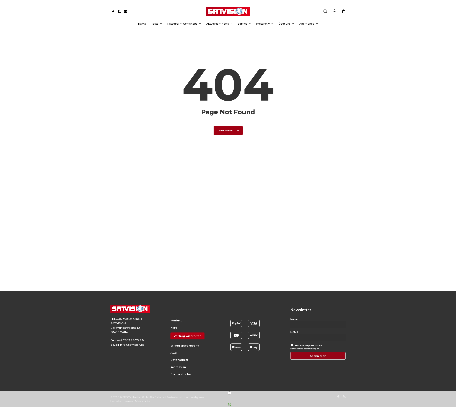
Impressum (178, 367)
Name (293, 319)
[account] (334, 11)
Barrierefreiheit (181, 374)
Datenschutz (179, 360)
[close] (229, 393)
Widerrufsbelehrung (184, 345)
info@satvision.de (132, 344)
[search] (325, 11)
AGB (173, 352)
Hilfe (173, 327)
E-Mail (294, 332)
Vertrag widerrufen (187, 336)
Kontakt (176, 320)
